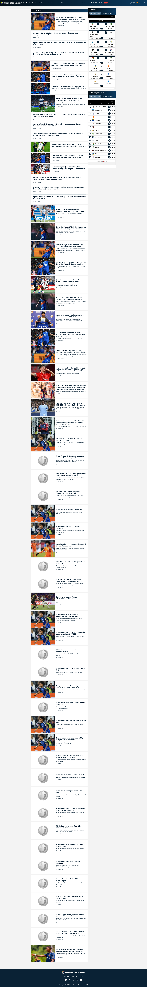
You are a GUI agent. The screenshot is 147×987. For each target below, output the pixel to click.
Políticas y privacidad (83, 984)
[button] (26, 3)
